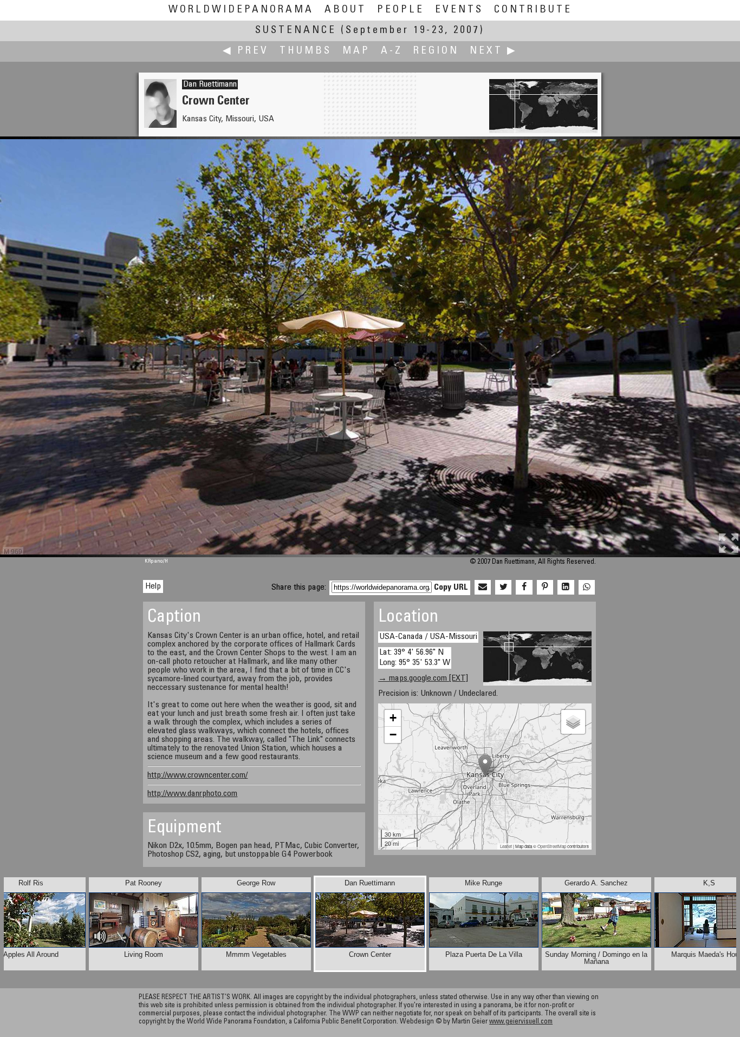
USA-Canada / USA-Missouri (428, 636)
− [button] (393, 734)
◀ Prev (246, 51)
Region (436, 51)
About (345, 10)
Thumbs (306, 51)
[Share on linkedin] (566, 587)
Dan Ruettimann (210, 84)
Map (356, 51)
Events (459, 10)
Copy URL (451, 587)
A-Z (392, 51)
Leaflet (506, 846)
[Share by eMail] (483, 587)
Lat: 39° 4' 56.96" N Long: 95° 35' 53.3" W (414, 657)
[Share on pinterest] (545, 587)
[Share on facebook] (524, 587)
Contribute (533, 10)
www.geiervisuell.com (521, 1022)
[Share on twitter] (503, 587)
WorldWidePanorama (241, 10)
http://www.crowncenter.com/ (197, 775)
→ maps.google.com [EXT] (423, 678)
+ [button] (393, 718)
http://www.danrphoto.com (192, 794)
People (400, 10)
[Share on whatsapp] (587, 587)
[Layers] (573, 722)
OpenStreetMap (551, 846)
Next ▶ (493, 51)
